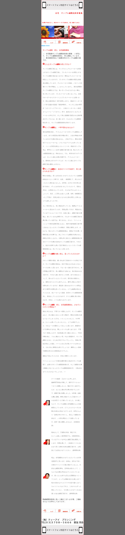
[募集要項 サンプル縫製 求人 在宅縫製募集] (62, 43)
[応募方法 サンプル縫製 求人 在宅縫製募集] (76, 43)
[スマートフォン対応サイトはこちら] (62, 9)
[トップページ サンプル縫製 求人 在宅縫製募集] (48, 43)
